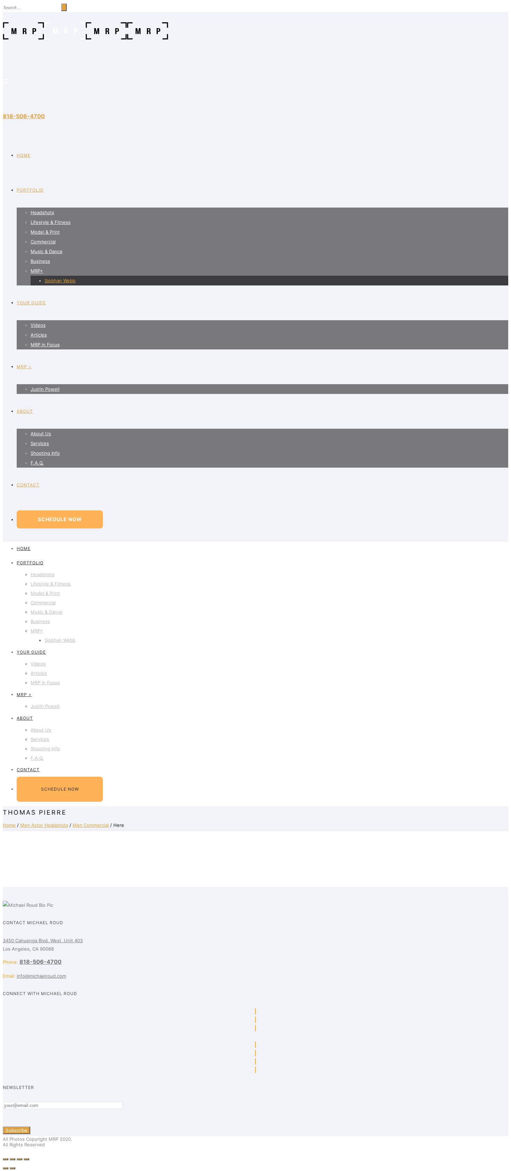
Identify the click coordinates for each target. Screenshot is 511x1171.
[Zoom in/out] (26, 1159)
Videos (38, 325)
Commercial (43, 241)
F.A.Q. (37, 463)
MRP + (24, 366)
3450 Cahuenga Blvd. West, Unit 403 (43, 940)
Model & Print (45, 232)
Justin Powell (45, 389)
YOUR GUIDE (31, 302)
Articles (39, 335)
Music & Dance (47, 251)
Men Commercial (91, 825)
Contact (28, 484)
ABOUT (25, 411)
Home (9, 825)
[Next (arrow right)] (12, 1168)
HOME (24, 155)
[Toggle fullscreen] (19, 1159)
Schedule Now (60, 519)
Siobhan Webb (59, 280)
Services (40, 443)
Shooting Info (45, 453)
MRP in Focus (45, 344)
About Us (41, 433)
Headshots (42, 212)
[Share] (12, 1159)
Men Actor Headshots (44, 825)
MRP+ (37, 271)
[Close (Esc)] (5, 1159)
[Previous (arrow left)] (5, 1168)
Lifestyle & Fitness (51, 222)
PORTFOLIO (30, 190)
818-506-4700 (24, 116)
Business (40, 261)
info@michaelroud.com (41, 976)
